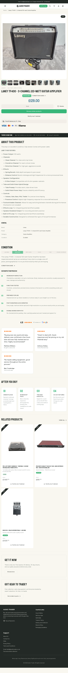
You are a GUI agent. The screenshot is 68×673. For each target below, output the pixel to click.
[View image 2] (10, 82)
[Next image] (63, 76)
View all (62, 420)
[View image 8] (45, 82)
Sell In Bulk (38, 618)
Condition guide (38, 95)
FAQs (4, 641)
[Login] (58, 6)
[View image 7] (39, 82)
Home (5, 10)
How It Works (39, 613)
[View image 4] (22, 82)
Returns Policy (39, 625)
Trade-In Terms (40, 620)
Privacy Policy (6, 643)
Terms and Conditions (9, 646)
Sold (27, 106)
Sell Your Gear (39, 615)
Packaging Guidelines (41, 627)
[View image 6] (33, 82)
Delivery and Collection (42, 622)
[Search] (50, 6)
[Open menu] (5, 6)
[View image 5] (28, 82)
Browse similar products (34, 111)
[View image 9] (51, 82)
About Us (5, 636)
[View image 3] (16, 82)
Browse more (11, 571)
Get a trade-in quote (13, 596)
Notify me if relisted (34, 116)
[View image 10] (57, 82)
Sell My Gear (43, 6)
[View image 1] (4, 82)
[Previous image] (59, 76)
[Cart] (63, 6)
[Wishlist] (54, 6)
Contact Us (6, 638)
